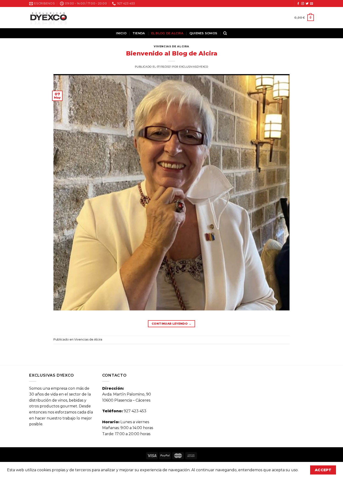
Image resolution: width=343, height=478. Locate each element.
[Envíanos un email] (311, 3)
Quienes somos (203, 33)
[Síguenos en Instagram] (302, 3)
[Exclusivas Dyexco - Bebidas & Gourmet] (48, 17)
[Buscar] (225, 33)
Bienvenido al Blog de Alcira (171, 53)
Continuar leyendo (171, 323)
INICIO (121, 33)
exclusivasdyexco (193, 66)
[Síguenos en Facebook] (298, 3)
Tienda (139, 33)
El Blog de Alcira (167, 33)
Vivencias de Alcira (171, 46)
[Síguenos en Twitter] (307, 3)
